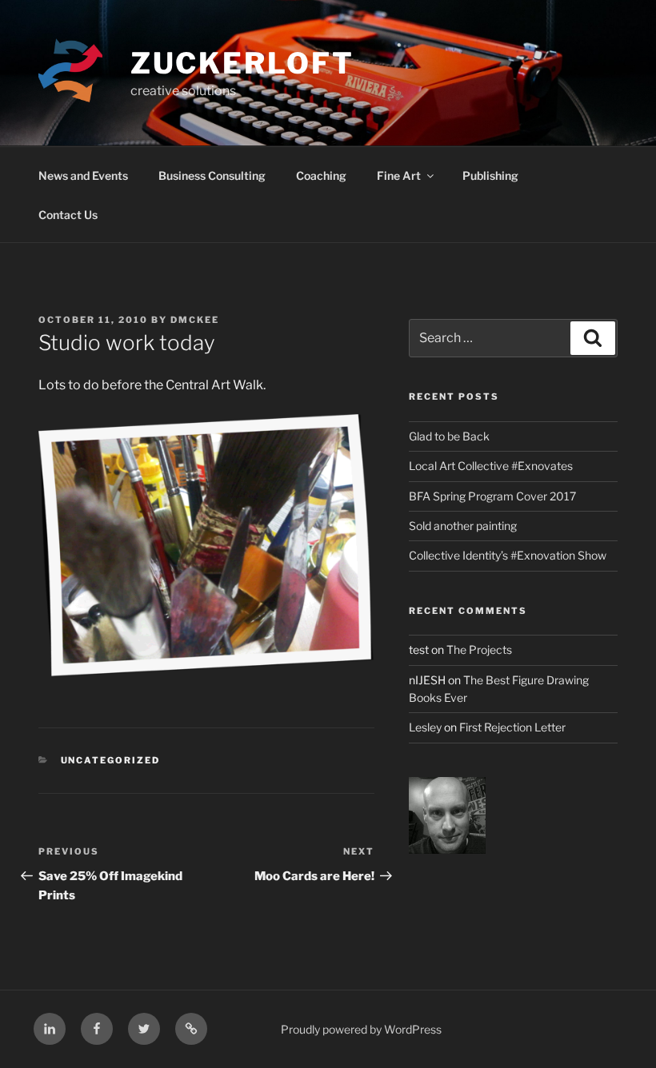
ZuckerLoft (242, 63)
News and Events (83, 175)
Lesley (425, 727)
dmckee (194, 319)
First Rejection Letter (512, 727)
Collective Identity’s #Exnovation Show (507, 555)
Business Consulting (212, 175)
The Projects (479, 649)
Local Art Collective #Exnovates (491, 465)
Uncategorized (111, 760)
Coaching (321, 175)
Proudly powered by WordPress (361, 1029)
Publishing (490, 175)
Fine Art (399, 175)
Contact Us (68, 214)
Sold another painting (463, 525)
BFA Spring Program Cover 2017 (492, 496)
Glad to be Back (449, 436)
